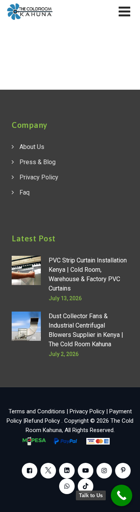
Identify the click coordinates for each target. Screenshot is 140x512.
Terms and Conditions (37, 411)
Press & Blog (37, 162)
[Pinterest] (123, 470)
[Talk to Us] (121, 495)
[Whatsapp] (67, 486)
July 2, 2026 (64, 354)
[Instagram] (104, 470)
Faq (24, 192)
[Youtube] (85, 470)
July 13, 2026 (65, 298)
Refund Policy (43, 420)
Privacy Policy (38, 177)
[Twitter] (48, 470)
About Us (31, 147)
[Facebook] (29, 470)
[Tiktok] (85, 486)
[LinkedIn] (67, 470)
